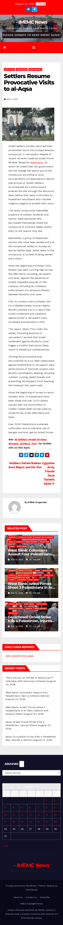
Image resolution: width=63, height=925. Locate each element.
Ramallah (48, 575)
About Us (18, 897)
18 (14, 821)
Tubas (11, 546)
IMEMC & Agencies (37, 502)
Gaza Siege (29, 604)
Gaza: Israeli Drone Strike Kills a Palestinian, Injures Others (30, 621)
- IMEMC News (31, 22)
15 (47, 814)
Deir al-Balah (15, 604)
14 (38, 814)
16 (55, 814)
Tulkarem (21, 580)
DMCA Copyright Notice (31, 904)
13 (30, 814)
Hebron (12, 537)
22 (47, 821)
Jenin (11, 542)
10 (5, 814)
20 (30, 821)
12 (22, 814)
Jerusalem (22, 69)
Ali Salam (34, 560)
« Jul (5, 845)
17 (5, 821)
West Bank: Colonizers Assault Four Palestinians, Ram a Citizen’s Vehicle (30, 554)
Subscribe (45, 897)
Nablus (19, 542)
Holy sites (9, 69)
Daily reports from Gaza (20, 655)
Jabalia (28, 608)
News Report (35, 69)
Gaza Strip (41, 604)
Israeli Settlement (44, 537)
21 (38, 821)
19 (22, 821)
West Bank (22, 546)
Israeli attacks (25, 537)
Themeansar (31, 890)
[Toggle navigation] (33, 47)
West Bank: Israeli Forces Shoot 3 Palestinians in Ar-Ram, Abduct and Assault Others (27, 710)
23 (55, 821)
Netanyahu (36, 162)
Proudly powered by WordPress (21, 886)
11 (14, 814)
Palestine (44, 542)
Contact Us (31, 897)
